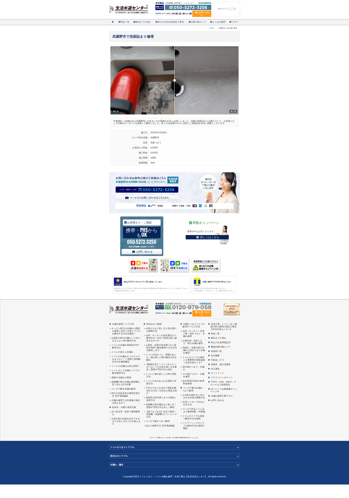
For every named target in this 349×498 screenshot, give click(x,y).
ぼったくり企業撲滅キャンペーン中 (223, 390)
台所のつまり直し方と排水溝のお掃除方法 (161, 329)
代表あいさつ (217, 360)
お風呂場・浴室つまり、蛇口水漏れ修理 (193, 342)
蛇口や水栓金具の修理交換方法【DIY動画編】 (126, 394)
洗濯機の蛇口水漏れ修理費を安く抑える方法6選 (126, 383)
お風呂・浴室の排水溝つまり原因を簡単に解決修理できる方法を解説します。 (161, 347)
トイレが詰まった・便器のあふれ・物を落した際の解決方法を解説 (161, 357)
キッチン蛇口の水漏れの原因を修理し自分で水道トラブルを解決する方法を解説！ (126, 331)
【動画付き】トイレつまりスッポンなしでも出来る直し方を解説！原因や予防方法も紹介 (161, 367)
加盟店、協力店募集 (221, 364)
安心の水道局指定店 (221, 342)
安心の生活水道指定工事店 (171, 22)
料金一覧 (125, 22)
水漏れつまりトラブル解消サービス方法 (194, 325)
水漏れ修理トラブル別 (123, 324)
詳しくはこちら (209, 237)
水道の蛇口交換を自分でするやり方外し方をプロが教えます (126, 421)
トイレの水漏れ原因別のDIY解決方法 (125, 346)
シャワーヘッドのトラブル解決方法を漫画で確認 (194, 425)
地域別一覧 (216, 351)
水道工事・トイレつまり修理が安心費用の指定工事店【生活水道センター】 (223, 326)
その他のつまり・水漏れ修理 (193, 375)
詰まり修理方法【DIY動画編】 (161, 425)
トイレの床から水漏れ (122, 352)
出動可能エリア (198, 22)
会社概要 (215, 355)
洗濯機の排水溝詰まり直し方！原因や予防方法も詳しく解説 (161, 405)
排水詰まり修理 (154, 324)
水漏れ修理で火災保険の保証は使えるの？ (126, 401)
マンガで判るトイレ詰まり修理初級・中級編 (194, 410)
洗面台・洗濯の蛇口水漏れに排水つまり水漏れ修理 (194, 350)
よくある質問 (218, 22)
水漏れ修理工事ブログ (222, 396)
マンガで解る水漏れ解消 (124, 389)
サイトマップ (217, 373)
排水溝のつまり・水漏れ (193, 368)
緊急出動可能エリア (221, 347)
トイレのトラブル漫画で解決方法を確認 (193, 417)
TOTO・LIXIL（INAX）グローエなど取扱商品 (223, 383)
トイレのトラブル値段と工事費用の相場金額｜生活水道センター (194, 360)
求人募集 (215, 369)
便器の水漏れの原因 (121, 377)
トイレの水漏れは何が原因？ (126, 366)
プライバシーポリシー (222, 377)
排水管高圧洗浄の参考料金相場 (193, 382)
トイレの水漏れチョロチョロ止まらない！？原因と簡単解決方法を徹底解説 (126, 359)
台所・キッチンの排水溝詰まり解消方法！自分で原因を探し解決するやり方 (161, 338)
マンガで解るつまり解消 (158, 421)
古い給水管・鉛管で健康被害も (126, 412)
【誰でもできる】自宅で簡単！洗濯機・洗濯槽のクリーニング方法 (161, 414)
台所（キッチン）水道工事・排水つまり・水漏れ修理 (194, 333)
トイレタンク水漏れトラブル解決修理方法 (126, 371)
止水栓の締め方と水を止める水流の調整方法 (194, 396)
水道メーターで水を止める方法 (193, 403)
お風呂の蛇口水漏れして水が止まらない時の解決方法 (126, 339)
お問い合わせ (144, 251)
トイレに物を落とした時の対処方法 (161, 375)
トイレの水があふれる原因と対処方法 (161, 382)
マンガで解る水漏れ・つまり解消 (194, 389)
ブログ (235, 22)
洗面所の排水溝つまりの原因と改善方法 (161, 398)
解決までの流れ (143, 22)
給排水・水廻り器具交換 (124, 407)
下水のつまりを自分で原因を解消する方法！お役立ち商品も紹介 (161, 390)
